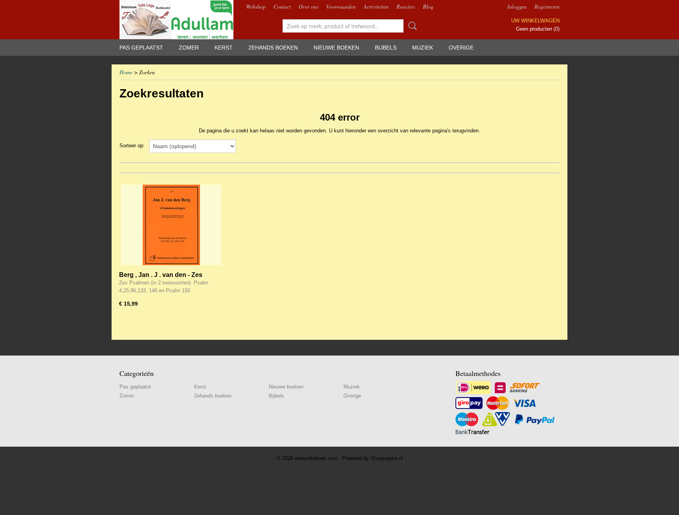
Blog (428, 6)
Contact (282, 6)
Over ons (308, 6)
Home (125, 72)
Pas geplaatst (141, 47)
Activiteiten (376, 6)
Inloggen (517, 6)
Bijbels (385, 47)
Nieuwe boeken (336, 47)
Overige (461, 47)
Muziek (422, 47)
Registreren (547, 6)
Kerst (224, 47)
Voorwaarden (341, 6)
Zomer (189, 47)
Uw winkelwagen (535, 21)
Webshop (256, 6)
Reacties (405, 6)
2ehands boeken (273, 47)
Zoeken (411, 26)
